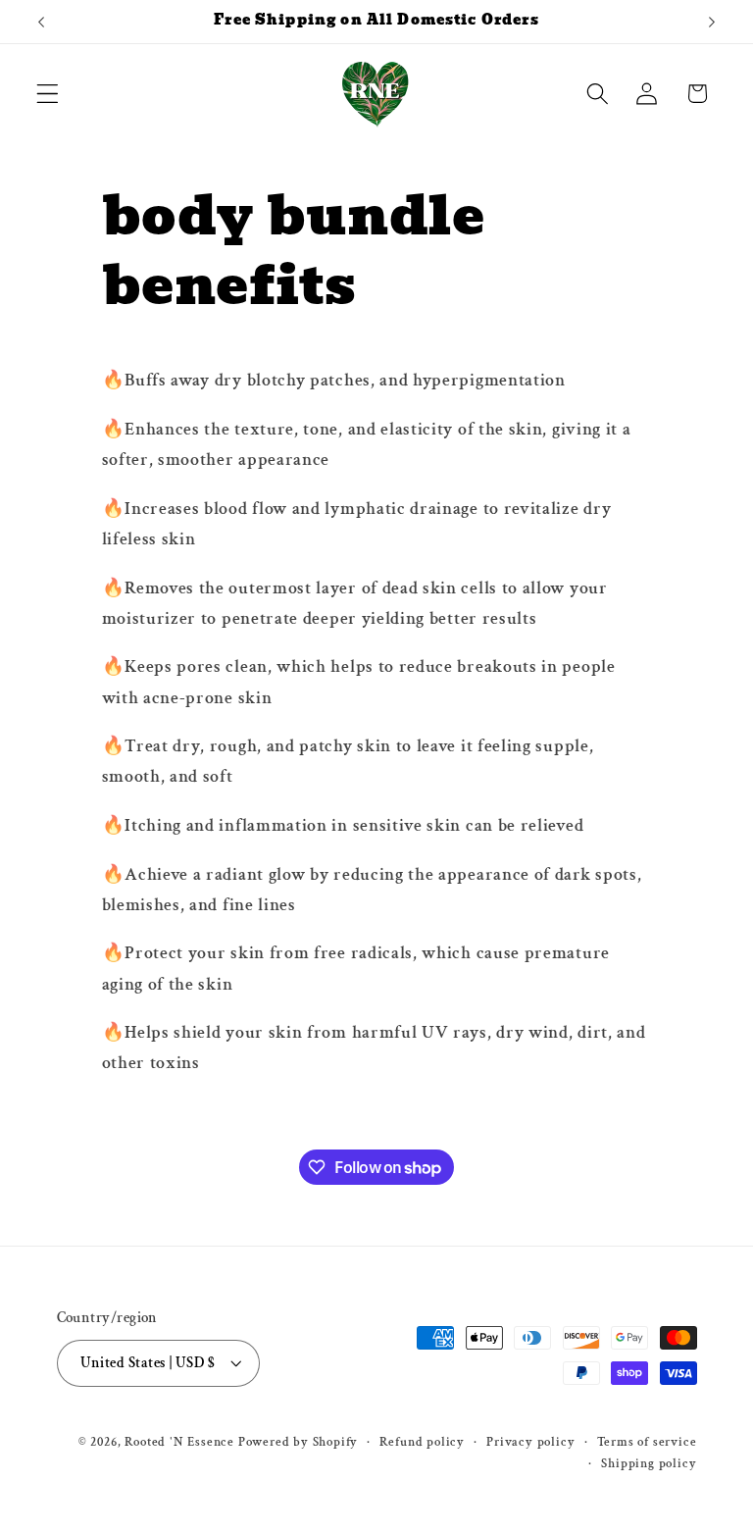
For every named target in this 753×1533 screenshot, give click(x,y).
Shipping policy (648, 1463)
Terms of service (647, 1442)
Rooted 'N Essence (179, 1442)
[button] (48, 94)
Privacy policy (530, 1442)
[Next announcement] (711, 21)
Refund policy (421, 1442)
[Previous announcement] (41, 21)
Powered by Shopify (298, 1442)
